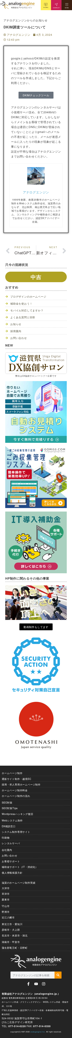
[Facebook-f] (28, 984)
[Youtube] (36, 984)
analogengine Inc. (38, 1031)
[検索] (58, 975)
